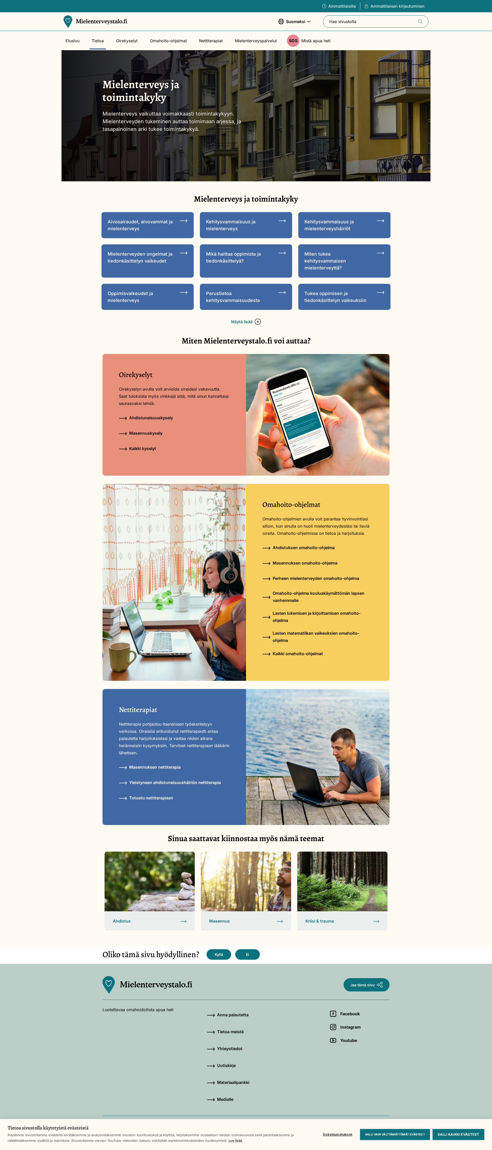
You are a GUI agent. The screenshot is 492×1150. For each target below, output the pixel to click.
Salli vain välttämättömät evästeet (395, 1134)
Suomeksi (291, 24)
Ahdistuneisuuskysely (151, 417)
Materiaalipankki (233, 1082)
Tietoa (98, 40)
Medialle (225, 1099)
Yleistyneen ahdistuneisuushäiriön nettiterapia (175, 782)
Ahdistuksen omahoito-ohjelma (304, 547)
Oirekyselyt (127, 40)
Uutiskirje (226, 1065)
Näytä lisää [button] (242, 321)
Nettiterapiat (211, 40)
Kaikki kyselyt (142, 448)
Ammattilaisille (342, 6)
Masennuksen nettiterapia (155, 767)
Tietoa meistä (230, 1031)
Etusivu (72, 40)
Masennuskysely (145, 433)
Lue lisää (235, 1140)
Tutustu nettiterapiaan (151, 797)
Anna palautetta (233, 1014)
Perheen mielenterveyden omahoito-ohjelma (316, 578)
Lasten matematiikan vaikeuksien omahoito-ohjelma (316, 637)
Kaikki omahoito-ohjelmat (298, 653)
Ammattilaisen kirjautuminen (397, 6)
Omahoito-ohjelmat (168, 40)
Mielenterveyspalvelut (256, 40)
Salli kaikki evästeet (458, 1134)
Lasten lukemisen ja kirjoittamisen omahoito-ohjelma (317, 617)
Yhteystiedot (229, 1048)
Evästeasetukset (337, 1134)
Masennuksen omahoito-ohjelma (305, 563)
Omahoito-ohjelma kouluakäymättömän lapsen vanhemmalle (318, 597)
